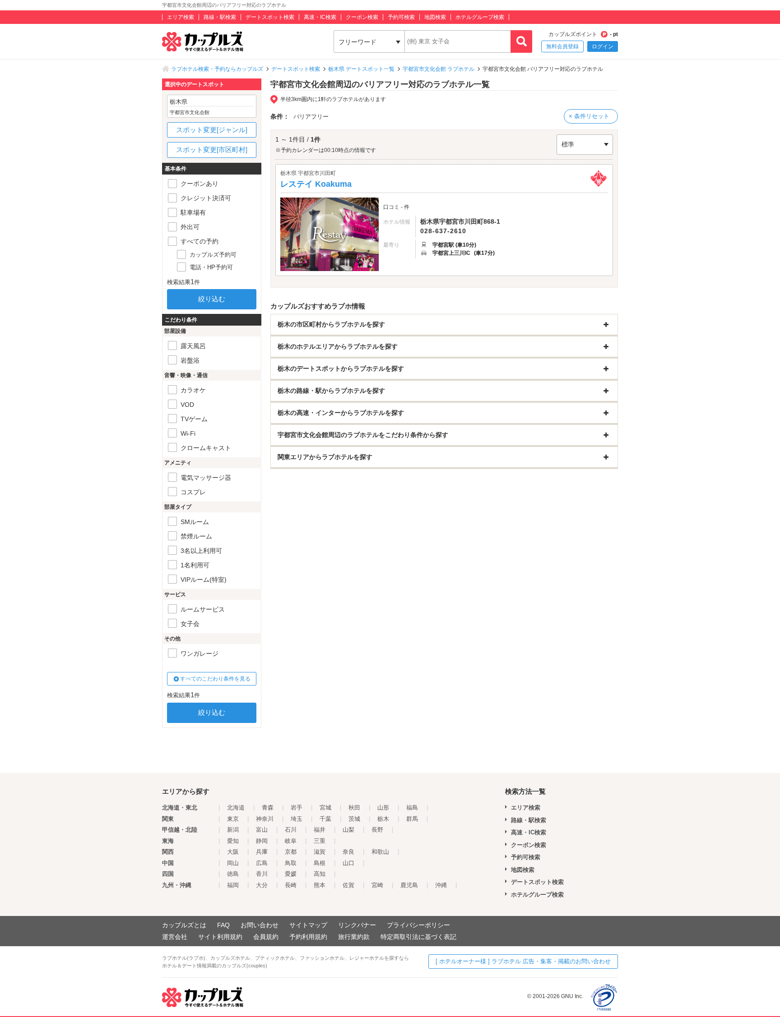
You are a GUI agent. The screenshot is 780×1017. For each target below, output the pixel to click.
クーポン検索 (362, 17)
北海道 (236, 807)
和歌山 (380, 851)
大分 (262, 885)
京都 (291, 851)
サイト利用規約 (220, 936)
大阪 (233, 851)
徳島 (233, 873)
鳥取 (291, 863)
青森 (268, 807)
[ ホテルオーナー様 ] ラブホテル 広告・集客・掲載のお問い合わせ (523, 961)
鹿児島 (409, 885)
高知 (319, 873)
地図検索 (435, 17)
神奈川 (265, 818)
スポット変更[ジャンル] (211, 129)
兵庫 (262, 851)
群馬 (412, 818)
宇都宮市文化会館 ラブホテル (438, 69)
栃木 (383, 818)
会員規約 (266, 936)
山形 (383, 807)
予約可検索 (401, 17)
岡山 (233, 863)
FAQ (223, 925)
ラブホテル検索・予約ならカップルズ (217, 69)
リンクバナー (357, 925)
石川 (291, 829)
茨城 (354, 818)
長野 (377, 829)
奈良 (348, 851)
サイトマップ (308, 925)
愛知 (233, 841)
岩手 (296, 807)
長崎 (291, 885)
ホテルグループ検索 (479, 17)
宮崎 (377, 885)
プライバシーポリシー (418, 925)
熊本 (319, 885)
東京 (233, 818)
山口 (348, 863)
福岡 (233, 885)
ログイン (602, 46)
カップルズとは (184, 925)
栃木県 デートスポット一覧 (361, 69)
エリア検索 (180, 17)
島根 (319, 863)
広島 (262, 863)
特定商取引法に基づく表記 (418, 936)
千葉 (325, 818)
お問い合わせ (260, 925)
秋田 (354, 807)
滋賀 (319, 851)
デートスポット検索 (270, 17)
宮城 (325, 807)
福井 (319, 829)
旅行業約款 (354, 936)
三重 (319, 841)
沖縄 (441, 885)
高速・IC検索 (320, 17)
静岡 (262, 841)
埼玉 (296, 818)
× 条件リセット (589, 116)
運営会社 (174, 936)
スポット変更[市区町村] (211, 149)
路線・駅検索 (220, 17)
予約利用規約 (308, 936)
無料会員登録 (562, 46)
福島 (412, 807)
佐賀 (348, 885)
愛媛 (291, 873)
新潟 (233, 829)
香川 (262, 873)
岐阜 (291, 841)
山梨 (348, 829)
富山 (262, 829)
